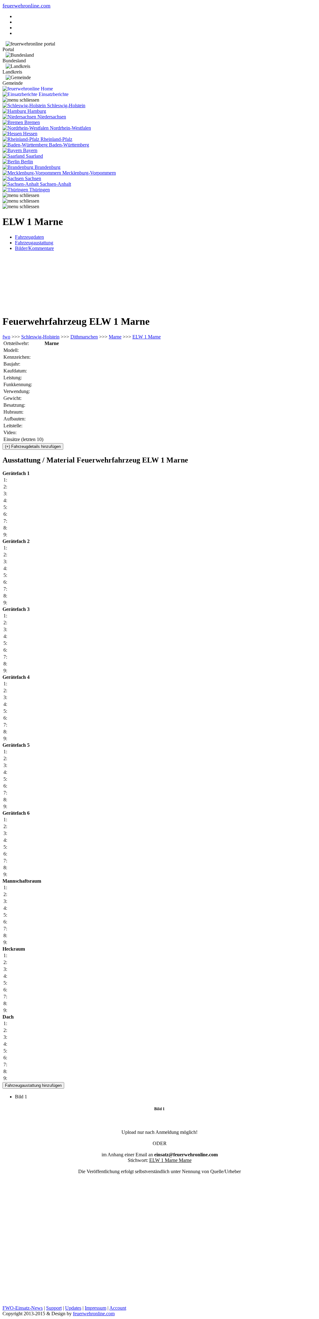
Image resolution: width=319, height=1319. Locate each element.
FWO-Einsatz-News (22, 1308)
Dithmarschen (84, 336)
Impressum (95, 1308)
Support (54, 1308)
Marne (115, 336)
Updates (73, 1308)
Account (117, 1308)
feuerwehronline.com (26, 5)
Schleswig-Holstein (40, 336)
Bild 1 (23, 1096)
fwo (6, 336)
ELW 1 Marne (146, 336)
